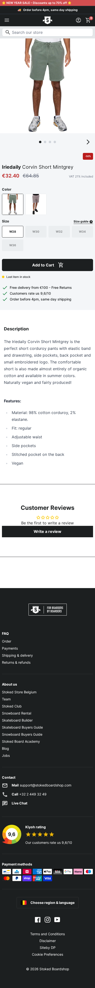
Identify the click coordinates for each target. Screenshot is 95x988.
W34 (82, 231)
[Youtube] (57, 919)
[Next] (88, 142)
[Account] (78, 20)
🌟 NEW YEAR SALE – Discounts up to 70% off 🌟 (36, 3)
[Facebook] (38, 919)
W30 (35, 231)
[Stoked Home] (47, 20)
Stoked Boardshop (54, 969)
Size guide (81, 221)
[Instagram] (47, 919)
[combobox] (47, 32)
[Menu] (7, 20)
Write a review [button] (47, 531)
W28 (12, 231)
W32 (59, 231)
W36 (12, 245)
